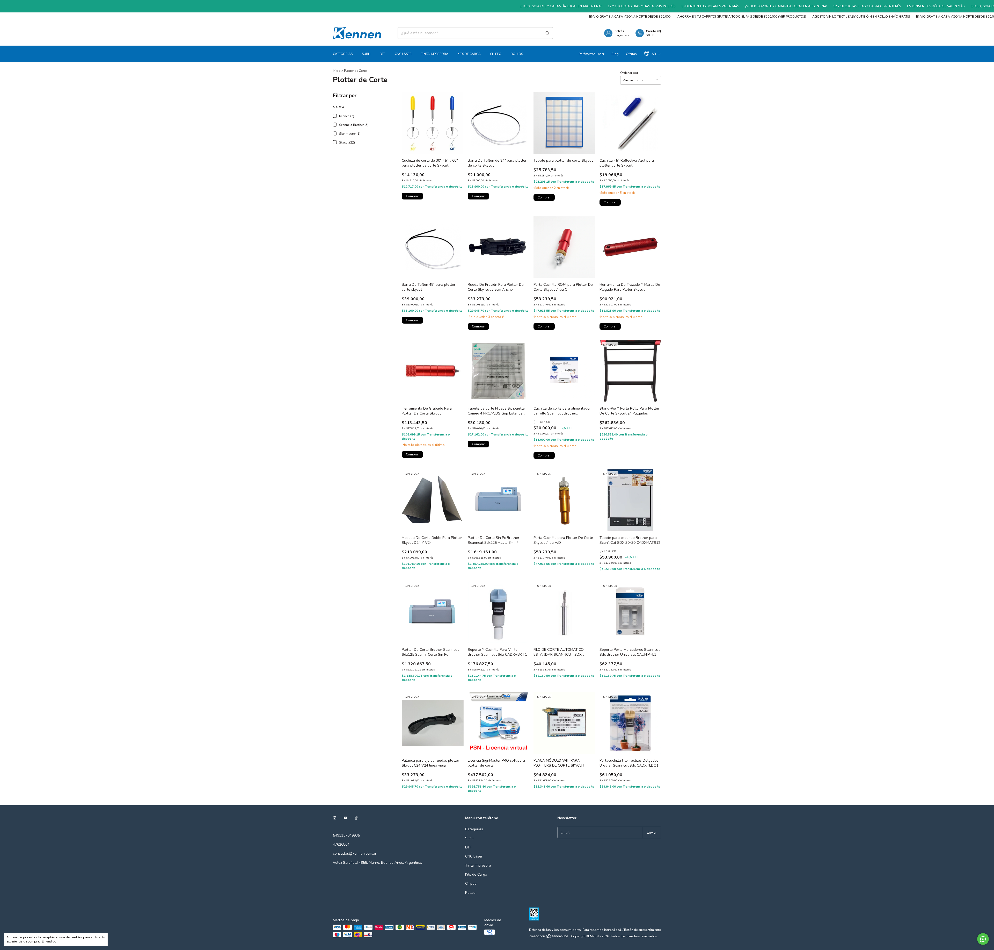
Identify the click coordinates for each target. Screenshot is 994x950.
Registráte (622, 35)
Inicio (337, 71)
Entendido (49, 941)
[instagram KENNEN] (335, 818)
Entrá (618, 31)
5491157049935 (346, 835)
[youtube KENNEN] (345, 818)
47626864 (341, 844)
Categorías (343, 54)
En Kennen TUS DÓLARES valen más (658, 6)
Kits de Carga (469, 54)
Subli (366, 54)
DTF (382, 54)
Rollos (517, 54)
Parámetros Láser (591, 54)
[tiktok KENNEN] (356, 818)
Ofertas (631, 54)
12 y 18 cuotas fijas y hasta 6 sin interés (589, 6)
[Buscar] (547, 33)
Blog (615, 54)
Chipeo (495, 54)
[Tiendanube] (549, 937)
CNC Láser (403, 54)
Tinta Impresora (434, 54)
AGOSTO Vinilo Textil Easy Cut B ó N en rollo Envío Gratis (816, 17)
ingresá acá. (613, 930)
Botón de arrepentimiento (642, 930)
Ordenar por (629, 73)
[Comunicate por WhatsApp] (983, 939)
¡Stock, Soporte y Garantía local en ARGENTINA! (508, 6)
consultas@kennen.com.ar (354, 853)
